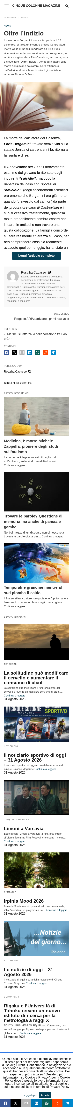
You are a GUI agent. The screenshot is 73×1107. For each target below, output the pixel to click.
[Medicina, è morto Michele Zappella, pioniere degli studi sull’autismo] (36, 416)
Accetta (45, 1095)
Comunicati (11, 997)
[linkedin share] (29, 352)
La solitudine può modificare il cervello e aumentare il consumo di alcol (36, 677)
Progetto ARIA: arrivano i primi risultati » (41, 318)
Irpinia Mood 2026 (24, 901)
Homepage (10, 17)
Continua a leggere (14, 465)
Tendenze (10, 664)
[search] (67, 6)
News (24, 17)
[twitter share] (14, 352)
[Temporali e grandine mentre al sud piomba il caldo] (36, 563)
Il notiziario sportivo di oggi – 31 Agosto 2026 (35, 757)
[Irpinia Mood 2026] (36, 870)
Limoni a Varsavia (23, 828)
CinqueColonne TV (16, 820)
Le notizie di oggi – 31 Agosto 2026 (28, 972)
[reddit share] (45, 352)
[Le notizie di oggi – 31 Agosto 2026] (36, 938)
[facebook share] (6, 352)
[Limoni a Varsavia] (36, 797)
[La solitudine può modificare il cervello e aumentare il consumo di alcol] (36, 642)
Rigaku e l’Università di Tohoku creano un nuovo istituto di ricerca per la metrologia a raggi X (32, 1013)
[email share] (22, 352)
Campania (10, 892)
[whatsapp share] (37, 352)
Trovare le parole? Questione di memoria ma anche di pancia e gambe (33, 521)
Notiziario (11, 746)
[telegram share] (53, 352)
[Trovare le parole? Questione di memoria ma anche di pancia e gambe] (36, 491)
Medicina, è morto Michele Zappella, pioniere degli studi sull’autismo (31, 446)
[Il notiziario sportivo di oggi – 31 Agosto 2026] (36, 724)
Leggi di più (30, 1095)
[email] (26, 1103)
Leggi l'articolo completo (36, 255)
